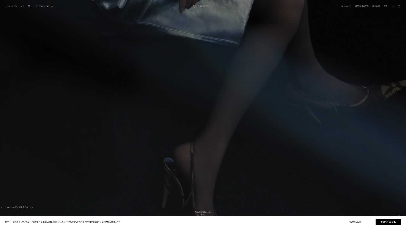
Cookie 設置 (355, 222)
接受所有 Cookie (388, 222)
